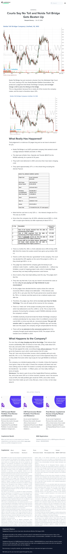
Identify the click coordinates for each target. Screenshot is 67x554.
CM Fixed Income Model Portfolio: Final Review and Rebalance (32, 414)
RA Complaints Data (49, 452)
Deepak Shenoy (29, 20)
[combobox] (56, 3)
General (33, 10)
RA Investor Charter (38, 452)
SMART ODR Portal (60, 452)
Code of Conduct (15, 452)
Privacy (46, 450)
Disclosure (24, 452)
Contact (58, 450)
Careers (24, 450)
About (12, 450)
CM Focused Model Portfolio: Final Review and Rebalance (9, 414)
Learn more (27, 441)
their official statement (45, 349)
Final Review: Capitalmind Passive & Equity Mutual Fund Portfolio (55, 414)
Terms (34, 450)
